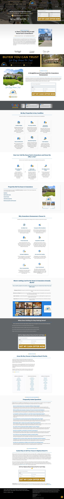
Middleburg (32, 383)
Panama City (45, 377)
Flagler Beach (32, 390)
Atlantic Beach (45, 383)
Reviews (21, 4)
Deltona (19, 387)
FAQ (41, 2)
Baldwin (19, 388)
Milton (19, 381)
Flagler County (19, 379)
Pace (45, 381)
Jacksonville (32, 379)
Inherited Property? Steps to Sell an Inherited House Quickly (17, 1)
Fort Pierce (18, 384)
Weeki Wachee (32, 389)
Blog (7, 489)
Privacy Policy (10, 489)
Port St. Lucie (45, 379)
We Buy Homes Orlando (19, 490)
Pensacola (45, 378)
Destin (45, 386)
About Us (24, 4)
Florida (19, 377)
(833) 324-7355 (49, 2)
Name (39, 12)
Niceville (32, 386)
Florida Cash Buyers (13, 490)
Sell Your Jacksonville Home (25, 490)
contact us (26, 464)
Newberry (32, 382)
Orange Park (18, 383)
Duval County (18, 378)
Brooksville (45, 388)
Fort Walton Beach (18, 380)
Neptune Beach (14, 360)
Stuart (45, 384)
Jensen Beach (32, 384)
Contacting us (30, 484)
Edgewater (45, 387)
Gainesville (32, 377)
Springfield (45, 385)
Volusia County (45, 380)
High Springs (45, 382)
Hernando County (32, 378)
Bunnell (46, 389)
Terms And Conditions (15, 489)
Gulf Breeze (32, 381)
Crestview (19, 386)
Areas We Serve (15, 4)
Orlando (32, 380)
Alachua (19, 382)
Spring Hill (18, 389)
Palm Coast (18, 390)
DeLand (32, 387)
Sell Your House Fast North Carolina (22, 489)
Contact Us (45, 2)
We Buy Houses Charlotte (7, 490)
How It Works (10, 4)
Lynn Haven (18, 385)
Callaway (32, 385)
